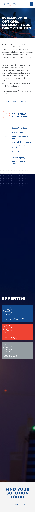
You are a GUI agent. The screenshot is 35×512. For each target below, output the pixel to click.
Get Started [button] (16, 504)
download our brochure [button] (16, 102)
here (8, 94)
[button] (31, 4)
